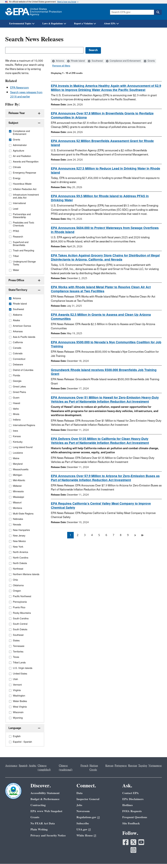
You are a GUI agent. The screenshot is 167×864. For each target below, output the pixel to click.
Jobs (79, 805)
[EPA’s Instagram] (133, 850)
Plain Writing (39, 829)
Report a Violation (83, 23)
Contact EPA (130, 793)
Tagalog (142, 766)
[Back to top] (158, 855)
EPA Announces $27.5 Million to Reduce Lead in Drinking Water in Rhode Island (105, 170)
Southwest (97, 61)
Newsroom (83, 811)
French (84, 766)
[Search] (158, 12)
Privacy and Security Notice (48, 835)
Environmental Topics (20, 23)
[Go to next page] (135, 535)
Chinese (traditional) (65, 768)
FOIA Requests (132, 811)
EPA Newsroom (19, 88)
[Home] (33, 11)
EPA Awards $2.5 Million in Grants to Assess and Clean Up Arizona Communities (101, 317)
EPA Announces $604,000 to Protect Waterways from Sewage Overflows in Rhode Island (105, 230)
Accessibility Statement (45, 793)
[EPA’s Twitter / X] (133, 842)
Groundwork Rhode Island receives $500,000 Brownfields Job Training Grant (104, 372)
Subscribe (82, 823)
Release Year (16, 113)
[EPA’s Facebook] (125, 842)
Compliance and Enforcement (125, 61)
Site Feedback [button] (131, 823)
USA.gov (81, 829)
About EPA (110, 23)
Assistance (11, 766)
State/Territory (17, 290)
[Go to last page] (142, 535)
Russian (132, 766)
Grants (151, 61)
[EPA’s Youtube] (141, 842)
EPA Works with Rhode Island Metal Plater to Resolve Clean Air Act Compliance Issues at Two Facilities (101, 289)
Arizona (59, 61)
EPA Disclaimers (133, 799)
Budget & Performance (45, 799)
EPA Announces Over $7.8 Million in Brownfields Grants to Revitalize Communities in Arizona (102, 115)
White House (84, 835)
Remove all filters (61, 66)
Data (79, 793)
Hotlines (127, 805)
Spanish (23, 766)
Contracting (38, 805)
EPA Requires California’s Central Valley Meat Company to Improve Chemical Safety (101, 505)
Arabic (32, 766)
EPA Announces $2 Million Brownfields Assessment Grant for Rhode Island (102, 143)
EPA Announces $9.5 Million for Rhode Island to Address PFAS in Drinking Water (100, 198)
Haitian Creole (94, 768)
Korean (109, 766)
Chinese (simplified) (44, 768)
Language (14, 728)
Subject (13, 123)
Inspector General (87, 799)
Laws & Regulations (52, 23)
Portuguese (121, 766)
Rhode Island (77, 61)
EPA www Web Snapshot (46, 811)
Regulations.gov (86, 817)
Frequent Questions (134, 817)
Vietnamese (155, 766)
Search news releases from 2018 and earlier (26, 94)
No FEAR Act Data (42, 823)
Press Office (16, 280)
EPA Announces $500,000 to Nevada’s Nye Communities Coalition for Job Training (106, 344)
